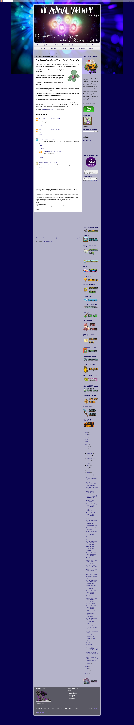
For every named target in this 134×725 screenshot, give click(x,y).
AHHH (87, 623)
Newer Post (40, 238)
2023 (86, 432)
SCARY (88, 518)
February (89, 475)
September (90, 458)
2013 (86, 671)
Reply (40, 125)
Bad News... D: (89, 539)
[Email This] (58, 109)
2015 (86, 666)
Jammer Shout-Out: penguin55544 (91, 635)
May (88, 468)
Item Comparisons (90, 596)
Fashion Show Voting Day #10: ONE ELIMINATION (91, 533)
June (88, 465)
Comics (80, 45)
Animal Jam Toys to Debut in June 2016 (92, 566)
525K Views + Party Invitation (91, 509)
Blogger (95, 708)
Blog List (71, 45)
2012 (86, 673)
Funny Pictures (54, 48)
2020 (87, 439)
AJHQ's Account (90, 603)
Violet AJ (41, 162)
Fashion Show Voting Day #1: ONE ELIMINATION (91, 620)
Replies (42, 148)
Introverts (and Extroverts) (90, 500)
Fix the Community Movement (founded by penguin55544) (92, 659)
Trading (91, 48)
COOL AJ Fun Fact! (91, 611)
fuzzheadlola (42, 119)
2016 (86, 449)
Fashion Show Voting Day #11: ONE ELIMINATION (91, 522)
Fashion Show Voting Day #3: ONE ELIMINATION (91, 600)
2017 (86, 446)
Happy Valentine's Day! (91, 574)
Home (38, 45)
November (89, 453)
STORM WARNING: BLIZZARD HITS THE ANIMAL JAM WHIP (92, 648)
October (89, 456)
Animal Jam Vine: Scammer (90, 639)
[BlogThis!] (59, 109)
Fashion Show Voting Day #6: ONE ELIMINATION (91, 570)
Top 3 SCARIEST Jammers (90, 549)
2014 (86, 668)
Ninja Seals (89, 558)
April (88, 470)
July (88, 463)
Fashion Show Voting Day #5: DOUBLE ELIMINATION (91, 582)
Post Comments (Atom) (48, 241)
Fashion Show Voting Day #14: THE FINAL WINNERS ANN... (91, 496)
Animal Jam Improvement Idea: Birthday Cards (91, 484)
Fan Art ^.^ (89, 642)
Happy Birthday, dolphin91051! (90, 492)
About (45, 45)
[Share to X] (60, 109)
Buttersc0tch (89, 644)
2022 (86, 434)
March (88, 472)
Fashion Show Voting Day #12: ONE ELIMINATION (91, 514)
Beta (63, 45)
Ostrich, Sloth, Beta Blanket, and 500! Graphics (91, 627)
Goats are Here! (90, 546)
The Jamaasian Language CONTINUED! (90, 615)
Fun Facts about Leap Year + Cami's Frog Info (91, 478)
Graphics (72, 48)
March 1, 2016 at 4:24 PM (48, 139)
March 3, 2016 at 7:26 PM (56, 151)
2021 (86, 437)
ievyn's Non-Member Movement (91, 577)
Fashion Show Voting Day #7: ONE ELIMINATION (91, 562)
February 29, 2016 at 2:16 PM (52, 129)
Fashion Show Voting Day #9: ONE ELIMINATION (91, 543)
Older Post (76, 238)
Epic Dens (43, 48)
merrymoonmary (82, 708)
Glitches (64, 48)
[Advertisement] (58, 224)
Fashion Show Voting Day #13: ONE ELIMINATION (91, 505)
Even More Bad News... (92, 525)
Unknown (41, 129)
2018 (86, 444)
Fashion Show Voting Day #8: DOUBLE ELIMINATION (91, 554)
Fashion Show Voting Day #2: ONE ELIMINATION (91, 607)
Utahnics (88, 536)
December (89, 451)
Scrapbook (82, 48)
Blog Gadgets (40, 712)
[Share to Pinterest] (63, 109)
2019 (86, 442)
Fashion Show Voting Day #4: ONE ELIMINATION (91, 592)
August (89, 460)
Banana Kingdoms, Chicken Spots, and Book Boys (91, 587)
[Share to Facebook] (62, 109)
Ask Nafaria (54, 45)
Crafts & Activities (91, 45)
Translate (95, 180)
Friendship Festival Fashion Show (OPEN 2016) (92, 653)
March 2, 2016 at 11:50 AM (50, 162)
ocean (40, 139)
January (89, 663)
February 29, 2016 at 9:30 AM (53, 119)
